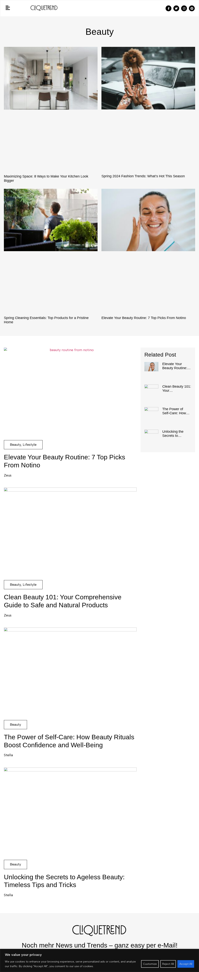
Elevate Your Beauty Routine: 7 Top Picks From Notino (143, 318)
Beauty (15, 444)
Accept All (185, 964)
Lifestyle (30, 444)
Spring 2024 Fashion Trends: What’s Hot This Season (143, 176)
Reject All (168, 964)
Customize (150, 964)
